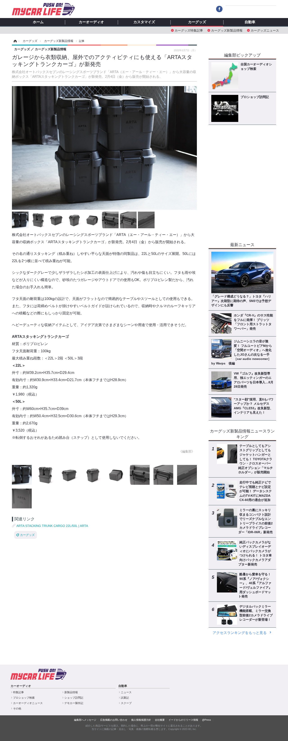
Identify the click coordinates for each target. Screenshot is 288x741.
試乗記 (125, 697)
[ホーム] (14, 41)
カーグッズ (197, 22)
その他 (17, 708)
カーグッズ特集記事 (189, 30)
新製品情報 (71, 692)
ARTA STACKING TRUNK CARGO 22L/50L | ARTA (52, 526)
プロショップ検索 (24, 697)
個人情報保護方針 (141, 719)
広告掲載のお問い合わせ (113, 719)
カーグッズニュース (265, 30)
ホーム (38, 22)
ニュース (126, 692)
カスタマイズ (144, 22)
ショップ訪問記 (73, 697)
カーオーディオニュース (28, 703)
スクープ (126, 703)
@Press (206, 719)
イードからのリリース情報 (183, 719)
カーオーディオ (91, 22)
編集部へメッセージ (85, 719)
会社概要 (160, 719)
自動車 (250, 22)
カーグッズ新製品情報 (227, 30)
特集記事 (18, 692)
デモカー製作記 (73, 703)
